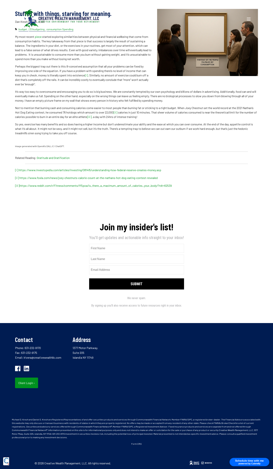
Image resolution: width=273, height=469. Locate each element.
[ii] (115, 112)
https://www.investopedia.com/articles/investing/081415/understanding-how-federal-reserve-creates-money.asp (90, 170)
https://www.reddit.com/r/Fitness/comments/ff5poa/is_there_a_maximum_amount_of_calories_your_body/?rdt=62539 (96, 185)
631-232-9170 (33, 348)
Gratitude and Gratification (53, 157)
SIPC (189, 419)
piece (38, 36)
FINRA (183, 419)
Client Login (26, 383)
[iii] (89, 117)
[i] (86, 75)
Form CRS (136, 443)
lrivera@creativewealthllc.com (42, 357)
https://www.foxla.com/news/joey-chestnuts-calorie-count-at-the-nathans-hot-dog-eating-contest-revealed (89, 178)
